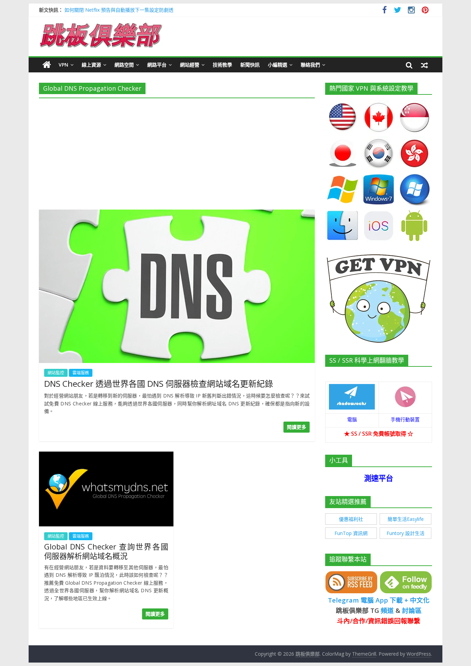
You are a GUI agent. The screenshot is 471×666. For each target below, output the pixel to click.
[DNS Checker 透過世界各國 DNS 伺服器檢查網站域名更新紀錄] (177, 214)
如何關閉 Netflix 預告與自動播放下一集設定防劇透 (118, 10)
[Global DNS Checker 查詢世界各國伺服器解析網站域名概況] (106, 456)
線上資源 (91, 64)
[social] (384, 11)
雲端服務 (80, 373)
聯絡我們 (310, 64)
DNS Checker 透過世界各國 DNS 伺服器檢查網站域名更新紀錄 (158, 383)
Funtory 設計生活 (405, 533)
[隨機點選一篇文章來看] (424, 65)
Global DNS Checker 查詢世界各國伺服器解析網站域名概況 (106, 551)
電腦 (352, 419)
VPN (63, 64)
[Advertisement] (177, 151)
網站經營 (189, 64)
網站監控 (56, 373)
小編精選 (277, 64)
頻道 (387, 610)
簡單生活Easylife (406, 519)
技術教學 (222, 64)
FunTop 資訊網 (351, 533)
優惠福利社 (351, 519)
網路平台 (157, 64)
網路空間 (124, 64)
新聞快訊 (250, 64)
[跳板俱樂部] (101, 24)
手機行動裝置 (405, 419)
